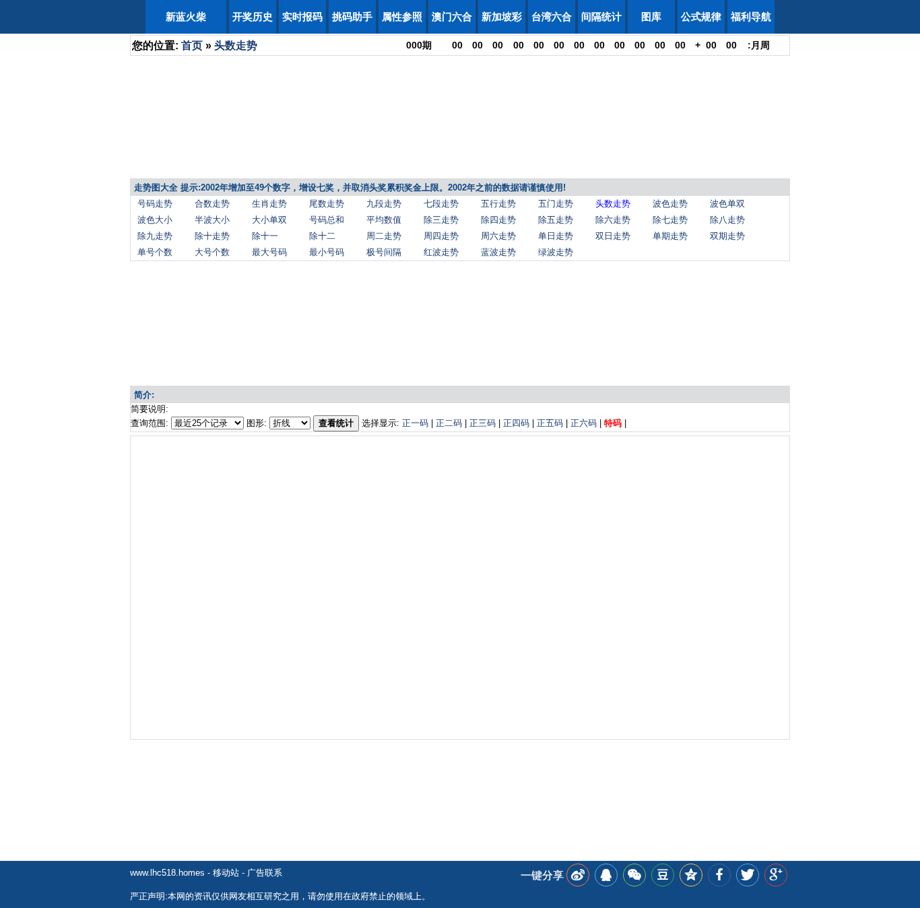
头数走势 (235, 45)
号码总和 (326, 220)
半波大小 (212, 220)
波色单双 (727, 204)
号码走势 (154, 204)
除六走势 (612, 220)
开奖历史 (252, 16)
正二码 (449, 423)
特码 (613, 423)
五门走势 (555, 204)
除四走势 (498, 220)
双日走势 (612, 236)
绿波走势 (555, 252)
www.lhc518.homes (167, 873)
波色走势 (670, 204)
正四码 (516, 423)
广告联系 (264, 873)
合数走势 (212, 204)
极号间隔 (383, 252)
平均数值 (383, 220)
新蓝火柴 (186, 16)
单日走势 (555, 236)
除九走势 (154, 236)
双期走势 (727, 236)
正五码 (550, 423)
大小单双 (269, 220)
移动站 (226, 873)
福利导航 (751, 16)
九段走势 (383, 204)
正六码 (583, 423)
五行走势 (498, 204)
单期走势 (670, 236)
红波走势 (441, 252)
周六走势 (498, 236)
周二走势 (383, 236)
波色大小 (154, 220)
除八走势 (727, 220)
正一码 (415, 423)
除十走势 (212, 236)
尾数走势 (326, 204)
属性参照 (402, 16)
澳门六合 (452, 16)
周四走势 (441, 236)
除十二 (322, 236)
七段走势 (441, 204)
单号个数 (154, 252)
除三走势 (441, 220)
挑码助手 (352, 16)
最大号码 (269, 252)
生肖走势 (269, 204)
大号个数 (212, 252)
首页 (192, 45)
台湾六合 (551, 16)
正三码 (482, 423)
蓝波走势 (498, 252)
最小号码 (326, 252)
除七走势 (670, 220)
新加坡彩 (502, 16)
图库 (651, 16)
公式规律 (701, 16)
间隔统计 (601, 16)
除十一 (265, 236)
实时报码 (302, 16)
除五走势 (555, 220)
